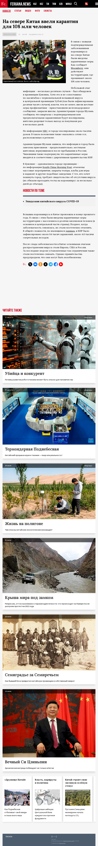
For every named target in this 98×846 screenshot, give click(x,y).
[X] (30, 264)
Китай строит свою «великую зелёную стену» (76, 782)
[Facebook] (56, 264)
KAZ (35, 3)
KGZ (41, 3)
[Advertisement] (49, 289)
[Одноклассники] (40, 264)
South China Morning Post (57, 167)
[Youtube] (61, 264)
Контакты (9, 836)
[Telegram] (51, 264)
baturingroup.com (68, 841)
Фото (37, 11)
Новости (7, 11)
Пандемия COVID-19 (36, 34)
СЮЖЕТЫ (48, 11)
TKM (54, 3)
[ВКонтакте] (35, 264)
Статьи (18, 11)
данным (70, 230)
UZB (61, 3)
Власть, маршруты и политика (45, 781)
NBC (45, 130)
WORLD (69, 3)
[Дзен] (46, 264)
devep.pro (62, 843)
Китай (24, 34)
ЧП (19, 34)
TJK (47, 3)
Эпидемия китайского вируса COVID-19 (52, 201)
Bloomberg (77, 68)
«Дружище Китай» (15, 779)
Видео (28, 11)
